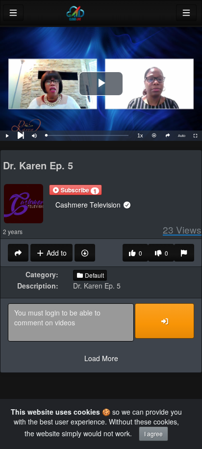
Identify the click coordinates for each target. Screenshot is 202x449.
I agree (153, 433)
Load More (101, 358)
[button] (75, 190)
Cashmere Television (89, 205)
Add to (56, 253)
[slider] (87, 135)
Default (93, 275)
